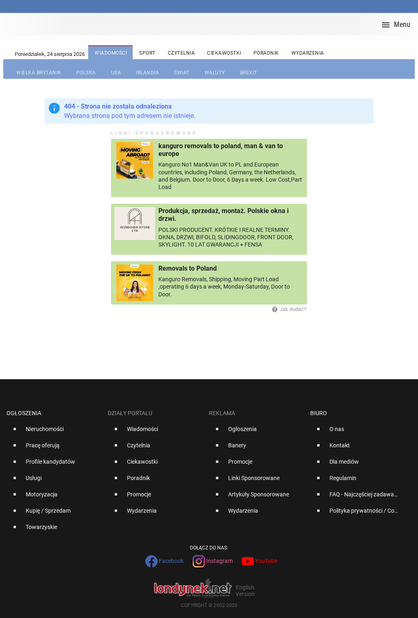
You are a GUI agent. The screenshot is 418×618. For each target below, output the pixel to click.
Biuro (318, 413)
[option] (54, 432)
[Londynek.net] (212, 24)
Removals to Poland (187, 268)
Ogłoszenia (24, 413)
